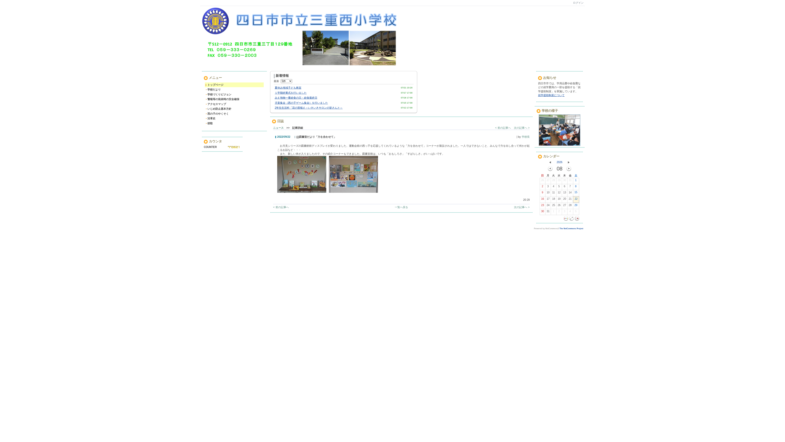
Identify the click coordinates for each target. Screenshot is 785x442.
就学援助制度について (551, 95)
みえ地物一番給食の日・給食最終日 (296, 97)
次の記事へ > (522, 127)
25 (553, 205)
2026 (559, 162)
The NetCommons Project (571, 229)
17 (548, 198)
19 (559, 198)
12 (559, 192)
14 (570, 192)
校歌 (210, 123)
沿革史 (211, 118)
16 (542, 198)
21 (570, 198)
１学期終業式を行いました (291, 92)
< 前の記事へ (503, 127)
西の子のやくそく (218, 113)
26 (542, 180)
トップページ (215, 84)
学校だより (214, 89)
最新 (277, 81)
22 (576, 198)
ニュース (278, 127)
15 (575, 192)
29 (559, 180)
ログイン (578, 2)
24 (548, 205)
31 (570, 180)
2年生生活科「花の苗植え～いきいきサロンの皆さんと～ (309, 107)
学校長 (526, 136)
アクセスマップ (216, 104)
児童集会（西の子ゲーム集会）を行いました (301, 102)
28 (553, 180)
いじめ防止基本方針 (219, 108)
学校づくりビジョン (219, 94)
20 (564, 198)
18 (553, 198)
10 (548, 192)
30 (564, 180)
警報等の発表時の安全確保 (223, 99)
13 (564, 192)
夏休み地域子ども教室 (288, 87)
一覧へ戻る (401, 207)
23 (542, 205)
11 (553, 192)
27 (548, 180)
